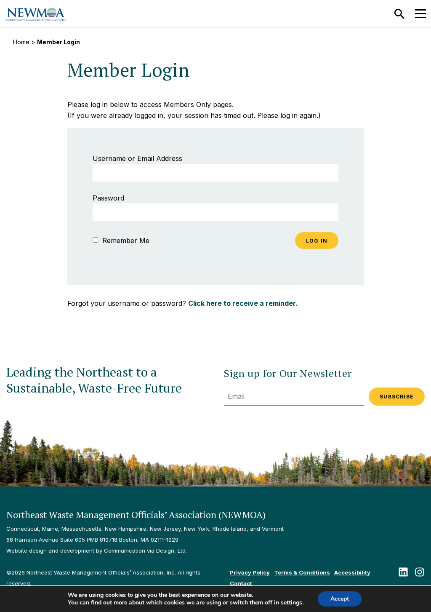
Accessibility (352, 572)
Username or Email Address (137, 158)
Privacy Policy (250, 572)
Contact (241, 583)
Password (108, 198)
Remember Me (124, 240)
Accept (339, 599)
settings (291, 603)
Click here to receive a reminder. (243, 303)
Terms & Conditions (302, 572)
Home (21, 41)
